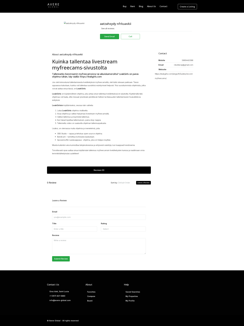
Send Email (109, 36)
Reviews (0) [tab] (99, 170)
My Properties (132, 296)
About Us (151, 6)
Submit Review (61, 259)
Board (89, 301)
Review (55, 235)
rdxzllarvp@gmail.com (183, 65)
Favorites (91, 292)
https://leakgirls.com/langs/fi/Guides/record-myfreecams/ (174, 76)
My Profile (130, 301)
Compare (91, 296)
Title (54, 223)
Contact (163, 6)
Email (54, 211)
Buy (124, 6)
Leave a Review (143, 183)
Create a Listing (187, 6)
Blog (141, 6)
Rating (104, 223)
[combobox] (126, 182)
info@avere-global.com (60, 300)
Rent (132, 6)
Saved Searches (133, 292)
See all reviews (107, 28)
